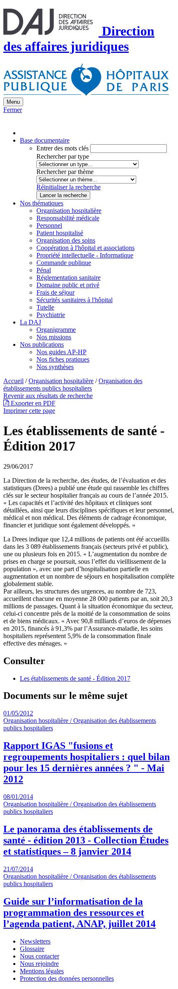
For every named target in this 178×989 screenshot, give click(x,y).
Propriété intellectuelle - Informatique (84, 255)
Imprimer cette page (29, 410)
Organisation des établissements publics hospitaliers (72, 384)
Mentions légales (42, 971)
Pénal (43, 270)
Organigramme (56, 329)
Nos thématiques (41, 203)
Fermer (12, 109)
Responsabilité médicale (67, 218)
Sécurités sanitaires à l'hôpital (74, 299)
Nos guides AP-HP (61, 351)
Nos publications (42, 344)
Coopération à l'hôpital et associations (85, 247)
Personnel (49, 225)
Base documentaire (45, 140)
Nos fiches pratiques (62, 359)
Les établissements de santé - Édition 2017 (75, 678)
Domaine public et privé (67, 284)
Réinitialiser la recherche (68, 187)
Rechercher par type (62, 156)
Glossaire (32, 948)
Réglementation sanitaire (68, 277)
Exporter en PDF (32, 403)
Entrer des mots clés (62, 148)
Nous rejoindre (39, 963)
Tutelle (45, 307)
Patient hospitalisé (59, 232)
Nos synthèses (55, 366)
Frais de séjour (55, 292)
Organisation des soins (65, 240)
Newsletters (35, 941)
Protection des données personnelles (67, 978)
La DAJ (30, 322)
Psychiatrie (50, 314)
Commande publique (63, 262)
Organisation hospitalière (68, 210)
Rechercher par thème (65, 171)
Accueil (13, 380)
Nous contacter (39, 956)
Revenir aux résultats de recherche (48, 395)
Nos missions (53, 337)
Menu (13, 102)
